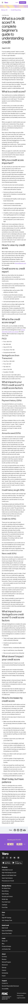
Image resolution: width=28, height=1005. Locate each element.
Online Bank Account (7, 870)
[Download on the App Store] (6, 862)
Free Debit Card (6, 902)
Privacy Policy (20, 995)
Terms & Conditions (21, 993)
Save (3, 915)
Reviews (4, 959)
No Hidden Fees (6, 888)
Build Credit (5, 928)
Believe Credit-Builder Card (9, 875)
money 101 (4, 10)
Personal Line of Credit (8, 881)
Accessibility (5, 988)
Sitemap (4, 967)
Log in (16, 2)
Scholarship (5, 973)
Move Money (5, 891)
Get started (22, 2)
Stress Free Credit (7, 933)
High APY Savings (6, 917)
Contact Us (5, 983)
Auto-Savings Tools (7, 920)
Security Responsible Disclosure (10, 986)
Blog (3, 943)
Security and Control (7, 896)
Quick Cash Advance (7, 878)
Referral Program (6, 962)
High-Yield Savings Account (9, 872)
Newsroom (5, 965)
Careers (4, 970)
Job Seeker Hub (6, 949)
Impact (4, 975)
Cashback (4, 904)
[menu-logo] (6, 2)
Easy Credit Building (7, 930)
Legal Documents (21, 997)
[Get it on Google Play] (17, 862)
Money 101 (4, 941)
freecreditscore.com (20, 263)
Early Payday (5, 894)
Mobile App (5, 899)
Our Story (4, 956)
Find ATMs (4, 907)
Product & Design (6, 946)
